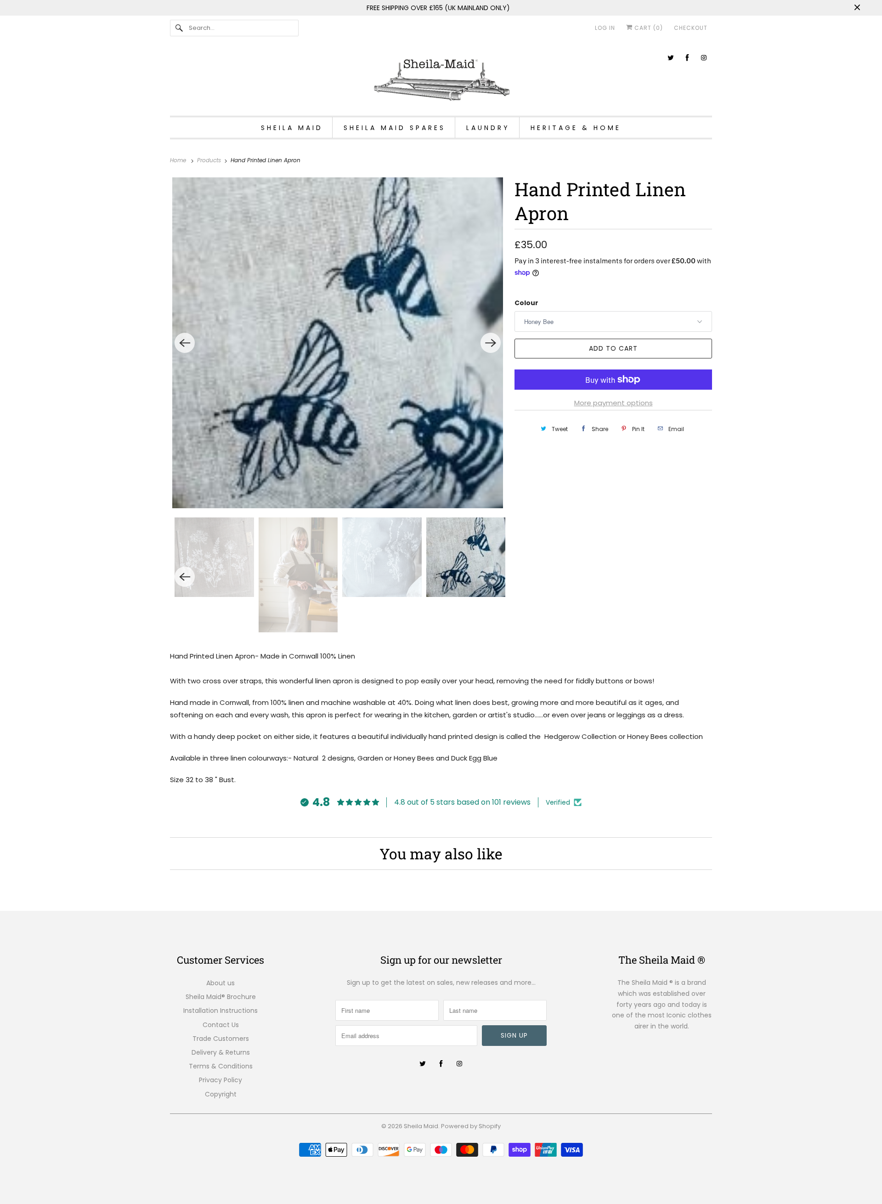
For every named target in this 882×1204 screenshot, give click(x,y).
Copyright (221, 1094)
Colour (526, 302)
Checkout (690, 28)
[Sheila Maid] (441, 77)
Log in (605, 28)
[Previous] (185, 343)
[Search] (179, 28)
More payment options (613, 403)
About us (220, 983)
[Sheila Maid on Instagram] (704, 57)
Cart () (648, 28)
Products (210, 160)
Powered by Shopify (471, 1126)
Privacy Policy (220, 1080)
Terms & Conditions (221, 1066)
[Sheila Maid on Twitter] (671, 57)
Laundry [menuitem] (488, 127)
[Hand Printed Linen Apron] (337, 342)
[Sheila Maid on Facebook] (687, 57)
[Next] (491, 343)
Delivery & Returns (221, 1052)
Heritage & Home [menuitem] (576, 127)
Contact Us (221, 1024)
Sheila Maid (421, 1126)
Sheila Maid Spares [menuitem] (395, 127)
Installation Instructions (220, 1010)
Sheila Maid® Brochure (221, 996)
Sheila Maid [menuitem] (292, 127)
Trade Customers (220, 1038)
